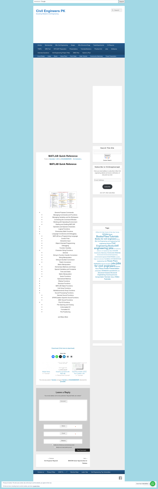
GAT (112, 259)
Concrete (115, 251)
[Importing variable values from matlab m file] (79, 366)
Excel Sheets (41, 56)
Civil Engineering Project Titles (61, 53)
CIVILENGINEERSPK (66, 159)
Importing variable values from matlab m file (79, 372)
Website (63, 440)
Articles (40, 45)
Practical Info (98, 49)
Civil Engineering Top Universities (100, 472)
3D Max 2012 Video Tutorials (102, 232)
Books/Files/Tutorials (107, 236)
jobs (113, 263)
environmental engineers (101, 257)
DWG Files (76, 53)
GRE (105, 261)
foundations (107, 259)
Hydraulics (97, 263)
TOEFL (40, 49)
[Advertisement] (79, 30)
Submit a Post (86, 53)
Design (73, 45)
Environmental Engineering (110, 254)
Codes (49, 56)
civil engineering (112, 241)
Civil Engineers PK (50, 10)
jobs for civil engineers (108, 264)
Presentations (74, 49)
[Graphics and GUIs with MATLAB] (62, 366)
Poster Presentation (111, 56)
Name (63, 426)
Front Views (73, 56)
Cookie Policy (36, 486)
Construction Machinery (96, 56)
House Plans (63, 56)
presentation (98, 271)
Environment (100, 254)
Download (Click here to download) (63, 348)
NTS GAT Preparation (60, 49)
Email (63, 433)
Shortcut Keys (74, 472)
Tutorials (54, 380)
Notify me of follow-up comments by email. (64, 445)
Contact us (41, 472)
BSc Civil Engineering (61, 45)
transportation (99, 277)
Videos (112, 277)
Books (55, 56)
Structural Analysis (104, 273)
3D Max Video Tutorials (114, 232)
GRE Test (48, 49)
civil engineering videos (106, 250)
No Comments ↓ (77, 159)
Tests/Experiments (98, 45)
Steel (118, 270)
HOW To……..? (62, 472)
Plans (101, 268)
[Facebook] (120, 478)
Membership (48, 45)
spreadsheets (113, 271)
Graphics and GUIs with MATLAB (63, 372)
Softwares (114, 49)
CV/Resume (110, 45)
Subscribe (107, 187)
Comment (63, 401)
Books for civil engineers (105, 238)
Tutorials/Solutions (86, 49)
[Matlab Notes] (46, 366)
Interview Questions (43, 53)
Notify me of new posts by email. (64, 447)
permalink (62, 381)
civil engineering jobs (106, 246)
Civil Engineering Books (105, 244)
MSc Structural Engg (84, 45)
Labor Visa (85, 472)
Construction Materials (114, 253)
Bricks (118, 239)
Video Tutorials (83, 56)
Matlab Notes (46, 371)
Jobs (106, 49)
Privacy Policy (51, 472)
